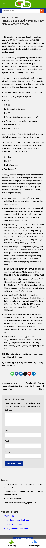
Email (7, 441)
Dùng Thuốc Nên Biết (10, 17)
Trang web (9, 452)
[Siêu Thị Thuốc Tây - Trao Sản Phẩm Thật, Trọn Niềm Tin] (23, 4)
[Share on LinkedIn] (34, 374)
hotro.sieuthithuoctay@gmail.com (22, 503)
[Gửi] (42, 11)
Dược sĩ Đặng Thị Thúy (13, 524)
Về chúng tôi (9, 516)
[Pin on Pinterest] (29, 374)
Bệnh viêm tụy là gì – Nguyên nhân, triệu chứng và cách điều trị (12, 386)
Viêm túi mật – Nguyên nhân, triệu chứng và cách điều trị (34, 386)
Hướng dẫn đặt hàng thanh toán (16, 520)
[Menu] (4, 4)
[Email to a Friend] (25, 374)
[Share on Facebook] (17, 374)
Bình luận (9, 410)
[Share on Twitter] (21, 374)
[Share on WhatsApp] (12, 374)
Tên (6, 431)
